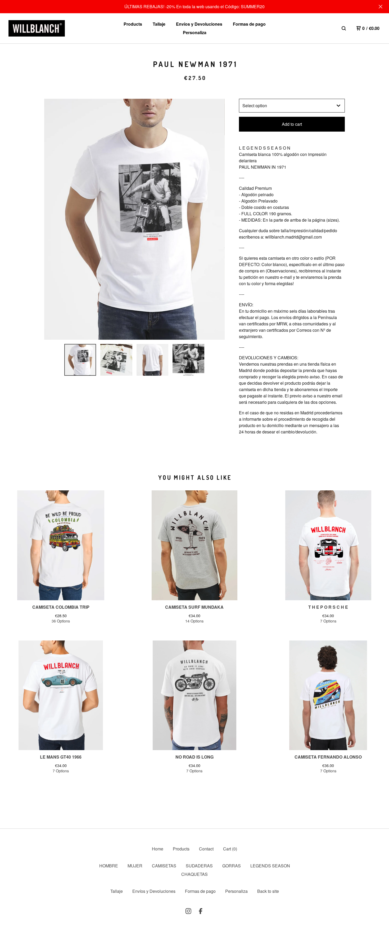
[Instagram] (188, 911)
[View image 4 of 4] (188, 360)
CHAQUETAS (194, 874)
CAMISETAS (164, 866)
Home (157, 849)
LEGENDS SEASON (270, 866)
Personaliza (194, 32)
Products (133, 24)
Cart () (230, 849)
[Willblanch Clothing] (36, 28)
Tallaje (159, 24)
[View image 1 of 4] (80, 360)
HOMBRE (108, 866)
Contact (206, 849)
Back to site (268, 891)
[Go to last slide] (51, 219)
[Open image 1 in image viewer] (134, 219)
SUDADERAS (199, 866)
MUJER (135, 866)
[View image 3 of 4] (152, 360)
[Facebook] (201, 911)
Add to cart (292, 124)
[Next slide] (217, 219)
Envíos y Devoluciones (199, 24)
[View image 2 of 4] (116, 360)
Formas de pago (249, 24)
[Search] (344, 28)
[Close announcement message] (380, 6)
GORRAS (231, 866)
